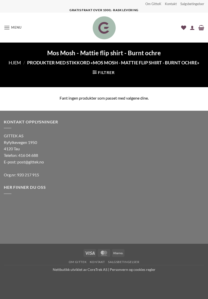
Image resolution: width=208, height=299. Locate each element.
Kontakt (171, 4)
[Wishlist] (183, 27)
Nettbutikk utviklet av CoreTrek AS (80, 269)
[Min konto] (192, 27)
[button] (13, 27)
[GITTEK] (104, 28)
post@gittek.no (30, 161)
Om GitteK (153, 4)
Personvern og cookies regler (132, 269)
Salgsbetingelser (192, 4)
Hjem (15, 62)
